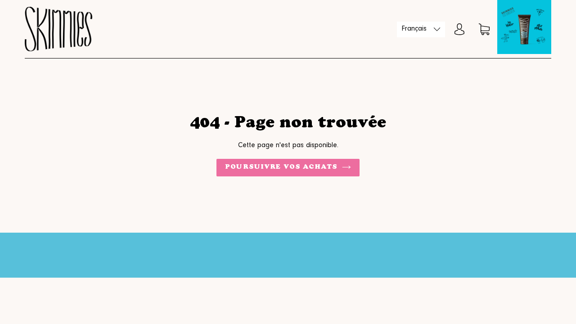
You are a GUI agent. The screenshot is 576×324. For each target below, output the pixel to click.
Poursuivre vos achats (281, 167)
